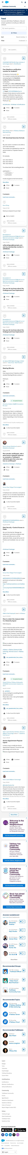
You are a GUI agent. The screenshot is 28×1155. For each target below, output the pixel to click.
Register (19, 12)
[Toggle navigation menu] (25, 6)
